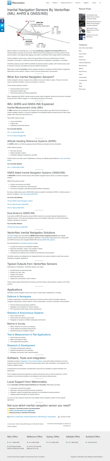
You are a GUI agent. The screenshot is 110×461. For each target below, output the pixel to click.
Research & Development (21, 345)
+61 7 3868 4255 (73, 442)
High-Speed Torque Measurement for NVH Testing (93, 30)
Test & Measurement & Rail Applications (29, 334)
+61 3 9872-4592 (34, 442)
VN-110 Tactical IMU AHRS (15, 132)
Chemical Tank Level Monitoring (92, 36)
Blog (80, 51)
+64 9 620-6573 (92, 442)
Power (80, 74)
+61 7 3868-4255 (14, 442)
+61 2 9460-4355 (53, 442)
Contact (9, 457)
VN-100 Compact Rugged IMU (16, 136)
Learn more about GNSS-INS (28, 194)
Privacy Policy (16, 457)
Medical (81, 68)
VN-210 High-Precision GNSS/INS (17, 204)
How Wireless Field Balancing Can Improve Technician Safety (93, 17)
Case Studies (82, 54)
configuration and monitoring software (31, 361)
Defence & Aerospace (19, 296)
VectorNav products (27, 243)
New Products (83, 71)
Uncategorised (83, 80)
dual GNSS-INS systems (47, 240)
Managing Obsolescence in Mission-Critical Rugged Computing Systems (94, 23)
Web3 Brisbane (98, 457)
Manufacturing (42, 417)
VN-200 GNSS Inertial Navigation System (20, 201)
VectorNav (10, 236)
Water (80, 86)
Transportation (51, 417)
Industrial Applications (30, 417)
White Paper (82, 89)
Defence (12, 417)
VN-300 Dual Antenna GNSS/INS (17, 227)
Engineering (19, 417)
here (31, 114)
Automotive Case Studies (86, 48)
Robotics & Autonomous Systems (25, 312)
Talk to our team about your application (22, 410)
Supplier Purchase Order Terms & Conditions (32, 457)
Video (80, 83)
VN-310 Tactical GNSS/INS (15, 208)
